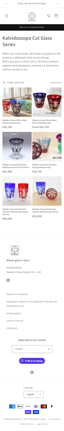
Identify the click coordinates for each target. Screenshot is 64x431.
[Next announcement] (58, 3)
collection (12, 328)
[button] (6, 15)
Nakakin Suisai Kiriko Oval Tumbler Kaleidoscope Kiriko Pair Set (15, 211)
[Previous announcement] (6, 3)
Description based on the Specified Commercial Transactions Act (32, 303)
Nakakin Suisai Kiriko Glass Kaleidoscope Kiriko (14, 121)
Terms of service (27, 424)
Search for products (17, 294)
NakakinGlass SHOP (19, 419)
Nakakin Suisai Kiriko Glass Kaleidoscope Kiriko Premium (15, 165)
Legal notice (42, 424)
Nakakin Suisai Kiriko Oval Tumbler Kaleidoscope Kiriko (45, 210)
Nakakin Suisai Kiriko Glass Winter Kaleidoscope (44, 121)
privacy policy (14, 313)
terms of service (15, 320)
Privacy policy (55, 419)
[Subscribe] (48, 349)
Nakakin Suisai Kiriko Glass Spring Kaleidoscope (44, 165)
